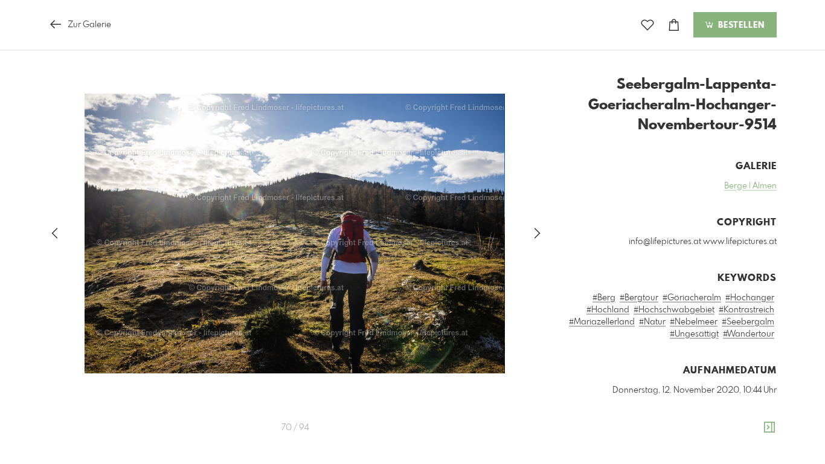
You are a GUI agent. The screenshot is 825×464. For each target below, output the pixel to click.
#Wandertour (748, 334)
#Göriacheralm (692, 298)
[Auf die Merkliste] (647, 25)
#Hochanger (749, 298)
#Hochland (607, 310)
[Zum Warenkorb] (674, 25)
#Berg (603, 298)
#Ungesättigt (694, 334)
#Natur (652, 322)
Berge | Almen (750, 186)
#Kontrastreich (746, 310)
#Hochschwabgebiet (674, 310)
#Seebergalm (748, 322)
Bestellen (740, 25)
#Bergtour (639, 298)
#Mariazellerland (602, 322)
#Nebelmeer (693, 322)
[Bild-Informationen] (769, 428)
